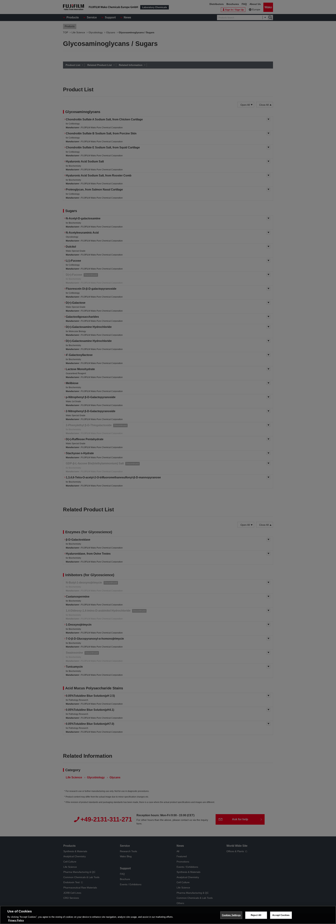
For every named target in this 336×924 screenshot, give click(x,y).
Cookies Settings (231, 915)
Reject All (256, 915)
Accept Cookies (280, 915)
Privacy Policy (16, 920)
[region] (168, 915)
